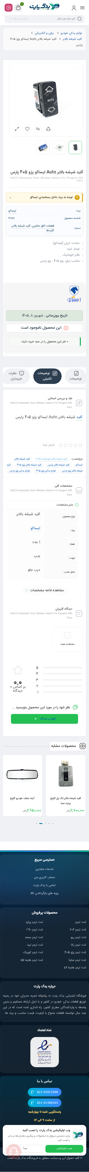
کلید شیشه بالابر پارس (59, 465)
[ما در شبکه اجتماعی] (9, 8)
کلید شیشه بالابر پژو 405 (29, 465)
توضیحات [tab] (75, 379)
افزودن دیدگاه (48, 718)
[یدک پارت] (44, 7)
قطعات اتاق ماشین (43, 225)
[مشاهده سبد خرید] (18, 8)
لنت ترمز (80, 922)
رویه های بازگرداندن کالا (44, 893)
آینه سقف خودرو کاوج (65, 798)
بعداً (25, 1149)
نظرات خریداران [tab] (15, 376)
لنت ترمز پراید (34, 922)
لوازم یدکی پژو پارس (19, 471)
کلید (79, 417)
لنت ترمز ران (79, 944)
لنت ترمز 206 (78, 929)
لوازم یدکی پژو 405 (46, 471)
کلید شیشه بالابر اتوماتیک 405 (51, 459)
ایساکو (35, 528)
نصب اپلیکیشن (64, 1149)
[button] (52, 823)
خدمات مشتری (45, 869)
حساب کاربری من (44, 877)
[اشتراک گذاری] (48, 129)
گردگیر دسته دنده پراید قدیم (22, 798)
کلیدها (50, 230)
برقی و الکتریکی (44, 33)
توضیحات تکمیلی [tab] (44, 376)
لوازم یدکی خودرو (71, 33)
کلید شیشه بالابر (72, 39)
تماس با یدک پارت (44, 885)
